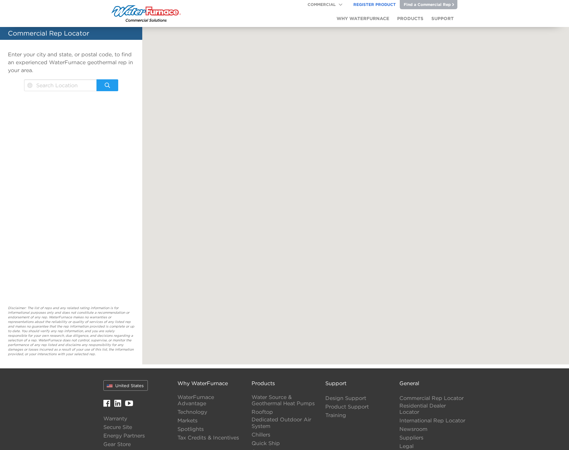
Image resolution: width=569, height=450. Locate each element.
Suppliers (411, 438)
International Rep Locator (432, 420)
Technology (192, 412)
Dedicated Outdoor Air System (281, 422)
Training (335, 415)
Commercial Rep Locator (431, 398)
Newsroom (413, 429)
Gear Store (117, 444)
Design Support (345, 398)
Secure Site (117, 427)
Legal (406, 446)
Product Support (347, 407)
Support (335, 383)
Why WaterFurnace (202, 383)
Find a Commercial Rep (427, 4)
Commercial (322, 4)
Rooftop (262, 412)
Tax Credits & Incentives (208, 438)
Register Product (374, 4)
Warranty (115, 418)
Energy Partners (124, 436)
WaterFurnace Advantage (195, 400)
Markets (187, 420)
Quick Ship (266, 443)
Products (263, 383)
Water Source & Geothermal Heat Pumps (283, 400)
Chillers (261, 435)
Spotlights (190, 429)
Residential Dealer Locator (422, 409)
